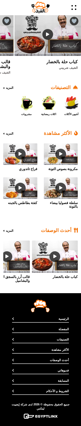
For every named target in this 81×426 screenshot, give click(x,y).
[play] (47, 34)
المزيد (9, 87)
